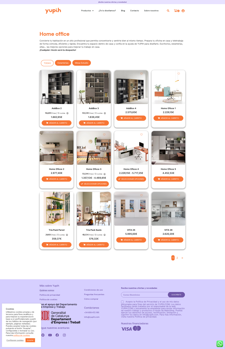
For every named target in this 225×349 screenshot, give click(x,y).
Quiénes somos (47, 290)
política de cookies (21, 335)
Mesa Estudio (81, 63)
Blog (123, 10)
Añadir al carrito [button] (58, 123)
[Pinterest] (43, 335)
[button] (168, 10)
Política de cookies (48, 299)
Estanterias (63, 63)
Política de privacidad (50, 295)
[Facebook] (57, 335)
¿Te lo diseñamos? (107, 10)
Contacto (134, 10)
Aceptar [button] (30, 340)
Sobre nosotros (151, 10)
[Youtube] (50, 335)
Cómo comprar (91, 299)
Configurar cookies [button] (15, 340)
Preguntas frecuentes (94, 294)
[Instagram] (64, 335)
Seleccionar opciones (95, 184)
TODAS (47, 63)
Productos (86, 10)
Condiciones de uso (93, 290)
